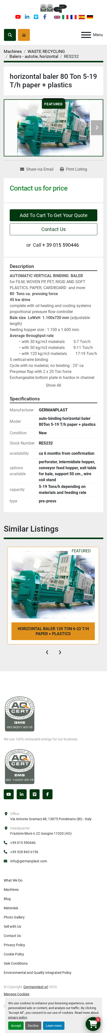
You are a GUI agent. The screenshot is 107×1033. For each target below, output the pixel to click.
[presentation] (47, 651)
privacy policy (17, 1017)
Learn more (54, 1026)
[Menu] (86, 35)
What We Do (13, 880)
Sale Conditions (16, 963)
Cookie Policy (14, 954)
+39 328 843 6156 (24, 852)
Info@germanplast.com (28, 861)
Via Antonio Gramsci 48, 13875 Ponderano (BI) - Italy (51, 819)
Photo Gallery (14, 917)
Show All (53, 385)
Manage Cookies (16, 994)
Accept (16, 1026)
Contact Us (53, 229)
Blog (7, 899)
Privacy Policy (14, 945)
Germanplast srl (35, 987)
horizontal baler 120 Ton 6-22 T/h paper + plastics (53, 631)
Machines (11, 890)
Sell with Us (12, 926)
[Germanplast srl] (20, 714)
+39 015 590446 (23, 843)
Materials (11, 908)
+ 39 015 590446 (60, 245)
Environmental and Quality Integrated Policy (37, 973)
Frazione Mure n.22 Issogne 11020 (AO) (41, 833)
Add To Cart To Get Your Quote (54, 215)
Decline (33, 1026)
